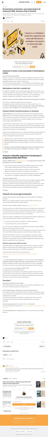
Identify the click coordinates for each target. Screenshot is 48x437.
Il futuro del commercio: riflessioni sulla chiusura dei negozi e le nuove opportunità (17, 382)
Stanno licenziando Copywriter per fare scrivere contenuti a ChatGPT (20, 254)
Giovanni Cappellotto (10, 17)
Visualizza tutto (7, 411)
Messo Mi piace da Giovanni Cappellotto (13, 367)
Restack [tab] (10, 354)
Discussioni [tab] (15, 378)
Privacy (23, 428)
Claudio (6, 365)
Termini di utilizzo (23, 407)
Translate (5, 6)
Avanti (41, 346)
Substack (18, 434)
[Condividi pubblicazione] (34, 2)
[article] (24, 385)
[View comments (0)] (14, 388)
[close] (35, 392)
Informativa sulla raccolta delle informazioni (23, 408)
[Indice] (1, 218)
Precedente (7, 346)
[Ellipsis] (45, 366)
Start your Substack (21, 431)
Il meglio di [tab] (5, 378)
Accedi (44, 2)
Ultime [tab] (10, 378)
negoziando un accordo (21, 161)
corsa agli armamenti (33, 205)
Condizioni (28, 428)
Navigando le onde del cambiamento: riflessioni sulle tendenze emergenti (17, 385)
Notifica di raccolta (34, 428)
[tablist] (7, 355)
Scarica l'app (29, 431)
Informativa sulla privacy (24, 409)
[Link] (1, 72)
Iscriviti (39, 2)
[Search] (32, 2)
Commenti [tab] (5, 354)
